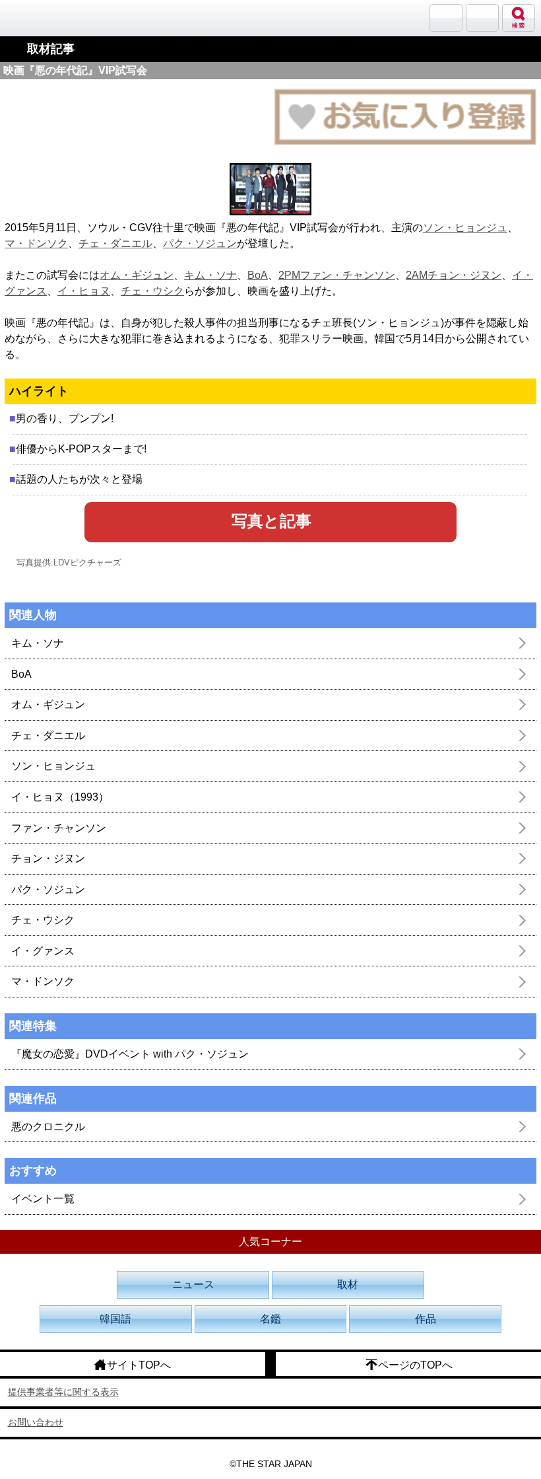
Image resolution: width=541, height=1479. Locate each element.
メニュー (482, 18)
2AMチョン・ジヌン (453, 275)
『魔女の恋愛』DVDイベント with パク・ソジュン (130, 1054)
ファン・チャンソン (58, 828)
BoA (257, 275)
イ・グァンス (43, 950)
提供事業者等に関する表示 (63, 1392)
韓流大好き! (44, 17)
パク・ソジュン (200, 243)
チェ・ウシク (152, 291)
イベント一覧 (43, 1198)
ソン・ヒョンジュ (465, 227)
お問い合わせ (35, 1422)
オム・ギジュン (137, 275)
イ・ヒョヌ (83, 291)
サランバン (446, 18)
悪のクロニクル (48, 1126)
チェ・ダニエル (115, 243)
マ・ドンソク (36, 243)
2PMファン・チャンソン (336, 275)
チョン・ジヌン (48, 858)
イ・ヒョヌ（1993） (60, 797)
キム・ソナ (210, 275)
